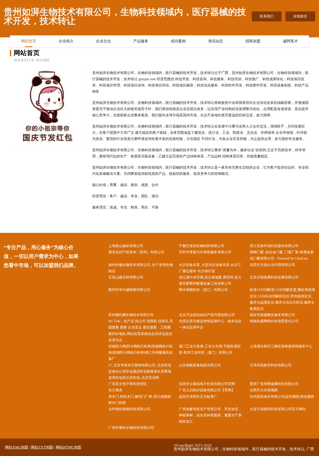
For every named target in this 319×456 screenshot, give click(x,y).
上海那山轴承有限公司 (125, 246)
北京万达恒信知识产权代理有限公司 (207, 315)
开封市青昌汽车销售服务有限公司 (205, 252)
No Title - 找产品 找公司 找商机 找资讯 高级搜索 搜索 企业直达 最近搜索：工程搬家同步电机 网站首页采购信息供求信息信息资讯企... (140, 330)
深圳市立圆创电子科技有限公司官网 (207, 384)
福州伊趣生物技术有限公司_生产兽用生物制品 (140, 268)
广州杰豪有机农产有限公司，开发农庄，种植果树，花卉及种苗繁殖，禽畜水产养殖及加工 (210, 415)
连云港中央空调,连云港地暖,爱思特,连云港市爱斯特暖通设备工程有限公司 (210, 280)
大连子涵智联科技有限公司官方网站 (278, 409)
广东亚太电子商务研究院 (127, 384)
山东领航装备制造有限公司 (200, 365)
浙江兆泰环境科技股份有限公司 (274, 246)
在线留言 (300, 16)
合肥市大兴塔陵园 (264, 390)
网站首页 (28, 41)
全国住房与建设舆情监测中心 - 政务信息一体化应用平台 (210, 324)
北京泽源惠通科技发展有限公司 (274, 277)
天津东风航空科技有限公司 (271, 365)
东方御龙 (115, 390)
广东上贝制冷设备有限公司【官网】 (207, 390)
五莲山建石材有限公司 (125, 277)
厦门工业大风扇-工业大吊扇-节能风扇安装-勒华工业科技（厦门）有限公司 (210, 349)
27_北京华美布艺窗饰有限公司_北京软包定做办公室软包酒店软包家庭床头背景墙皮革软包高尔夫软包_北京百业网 (139, 371)
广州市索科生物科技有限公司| (131, 428)
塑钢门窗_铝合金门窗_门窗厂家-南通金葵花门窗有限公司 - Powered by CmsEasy (282, 255)
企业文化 (103, 41)
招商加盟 (252, 41)
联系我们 (267, 16)
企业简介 (66, 41)
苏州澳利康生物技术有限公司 (131, 315)
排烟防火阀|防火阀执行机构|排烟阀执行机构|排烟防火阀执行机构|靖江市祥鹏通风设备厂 (140, 352)
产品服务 (140, 41)
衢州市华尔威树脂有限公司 (129, 290)
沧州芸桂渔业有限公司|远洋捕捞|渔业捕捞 (282, 396)
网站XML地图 (16, 447)
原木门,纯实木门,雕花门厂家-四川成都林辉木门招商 (139, 400)
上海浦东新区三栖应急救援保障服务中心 (281, 346)
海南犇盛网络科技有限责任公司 (274, 321)
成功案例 (178, 41)
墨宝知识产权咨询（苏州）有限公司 (136, 252)
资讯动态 (215, 41)
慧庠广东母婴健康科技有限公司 (274, 384)
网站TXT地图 (42, 447)
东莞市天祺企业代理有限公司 (272, 265)
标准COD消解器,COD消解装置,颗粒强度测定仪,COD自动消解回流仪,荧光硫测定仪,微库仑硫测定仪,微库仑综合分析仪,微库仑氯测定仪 (282, 299)
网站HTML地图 (68, 447)
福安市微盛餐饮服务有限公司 (272, 315)
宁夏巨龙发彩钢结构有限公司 (201, 246)
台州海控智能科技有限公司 (129, 409)
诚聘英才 (290, 41)
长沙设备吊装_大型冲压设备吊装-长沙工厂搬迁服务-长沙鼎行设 (210, 268)
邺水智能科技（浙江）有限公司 (203, 290)
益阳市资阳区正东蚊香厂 (198, 396)
